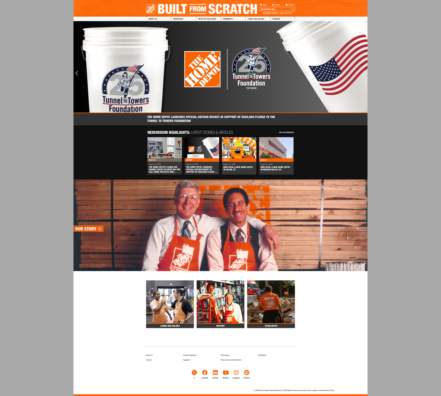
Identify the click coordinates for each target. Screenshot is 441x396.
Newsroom (178, 19)
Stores (277, 5)
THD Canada (225, 355)
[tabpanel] (221, 73)
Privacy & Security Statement (230, 360)
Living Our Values (256, 19)
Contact (291, 5)
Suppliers (186, 360)
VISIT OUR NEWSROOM (286, 132)
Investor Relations (207, 19)
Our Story (85, 228)
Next (364, 73)
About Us (152, 19)
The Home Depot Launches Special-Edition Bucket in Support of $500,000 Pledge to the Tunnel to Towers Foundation (211, 119)
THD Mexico (262, 355)
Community (228, 19)
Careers (276, 19)
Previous (77, 73)
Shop (264, 5)
